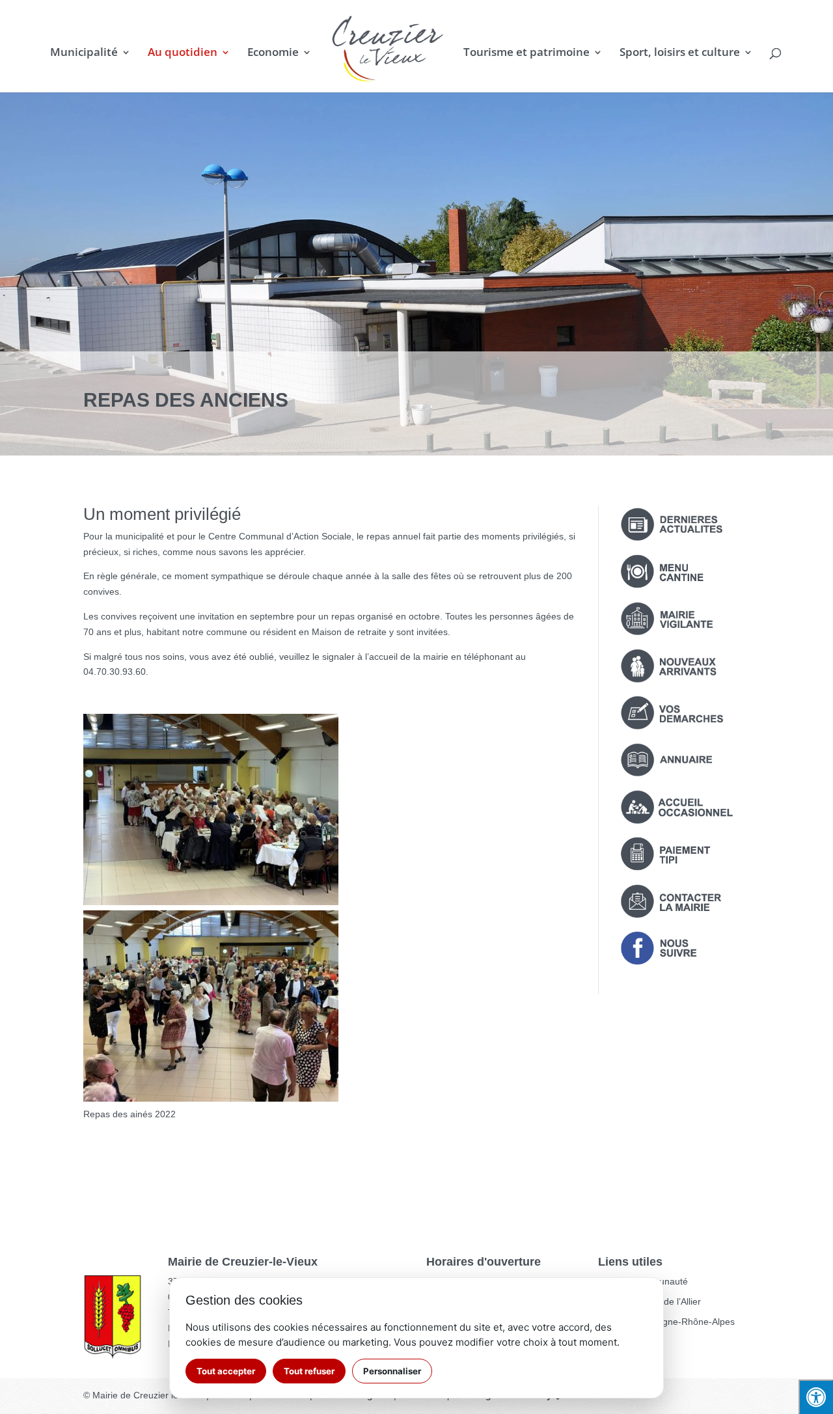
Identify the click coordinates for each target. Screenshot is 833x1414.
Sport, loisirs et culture (680, 53)
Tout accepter (226, 1371)
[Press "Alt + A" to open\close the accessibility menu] (816, 1397)
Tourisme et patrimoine (526, 53)
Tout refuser (309, 1371)
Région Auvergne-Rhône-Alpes (671, 1321)
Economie (273, 53)
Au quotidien (182, 53)
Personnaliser (392, 1371)
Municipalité (84, 53)
